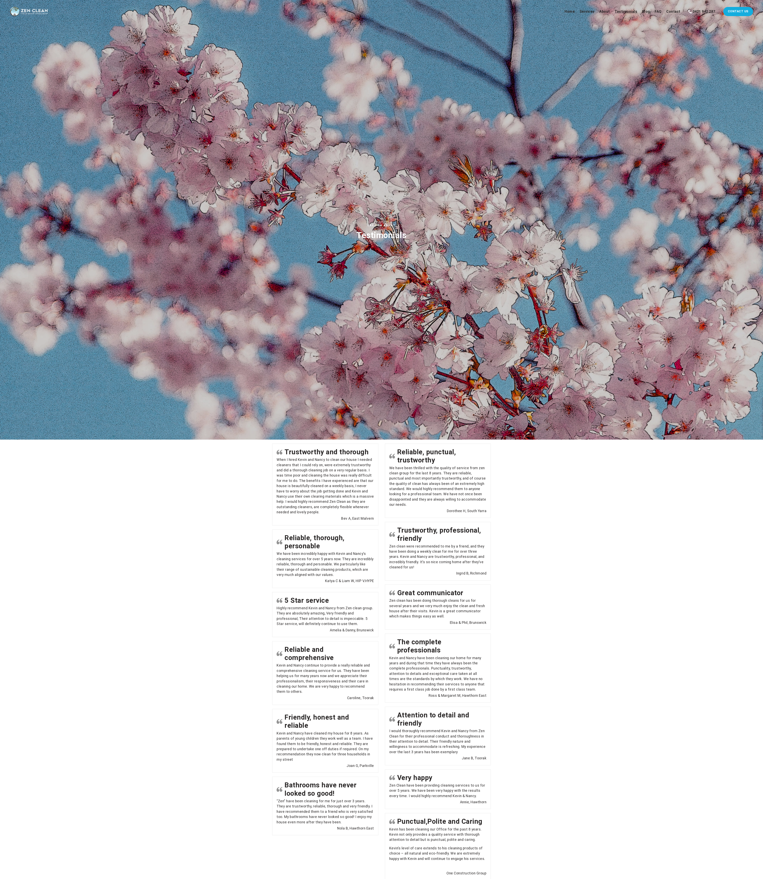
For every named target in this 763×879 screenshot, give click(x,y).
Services (587, 12)
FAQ (658, 12)
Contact (673, 12)
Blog (646, 12)
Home (570, 12)
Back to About (381, 225)
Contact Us (738, 11)
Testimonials (626, 12)
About (604, 12)
